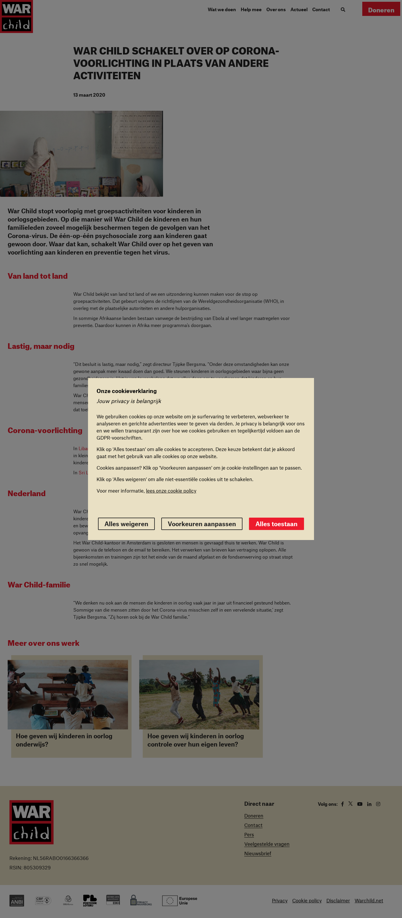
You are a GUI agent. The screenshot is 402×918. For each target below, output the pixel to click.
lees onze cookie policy (171, 490)
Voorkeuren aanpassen (202, 523)
